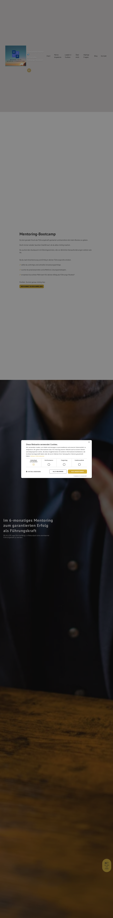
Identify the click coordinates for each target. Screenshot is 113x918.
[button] (33, 471)
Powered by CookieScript (80, 476)
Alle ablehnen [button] (58, 471)
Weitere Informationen (37, 456)
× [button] (89, 442)
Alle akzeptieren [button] (77, 471)
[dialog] (56, 459)
